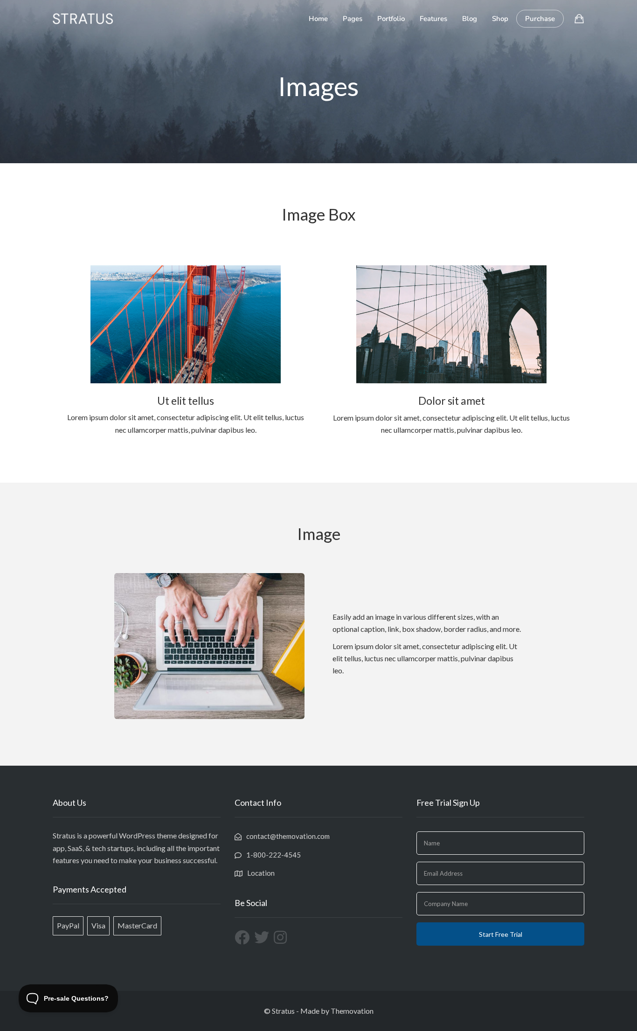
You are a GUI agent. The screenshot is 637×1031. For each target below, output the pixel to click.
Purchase (540, 18)
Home (318, 18)
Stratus (283, 1010)
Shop (500, 18)
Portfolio (391, 18)
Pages (352, 18)
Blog (469, 18)
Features (433, 18)
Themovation (352, 1010)
